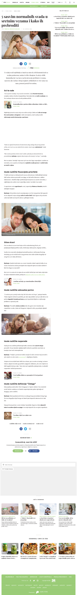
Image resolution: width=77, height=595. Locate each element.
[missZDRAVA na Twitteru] (33, 580)
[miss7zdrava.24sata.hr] (6, 2)
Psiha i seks (9, 11)
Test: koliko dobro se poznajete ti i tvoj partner (28, 375)
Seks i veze (17, 11)
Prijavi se (18, 451)
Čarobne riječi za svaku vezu (22, 415)
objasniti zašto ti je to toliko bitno (35, 274)
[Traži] (65, 2)
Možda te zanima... (18, 102)
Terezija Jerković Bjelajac (12, 29)
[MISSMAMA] (60, 2)
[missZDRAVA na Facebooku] (30, 580)
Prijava (35, 451)
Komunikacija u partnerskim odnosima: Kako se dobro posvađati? (30, 104)
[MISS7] (53, 2)
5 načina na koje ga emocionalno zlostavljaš (27, 281)
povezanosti (22, 357)
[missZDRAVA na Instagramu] (37, 580)
